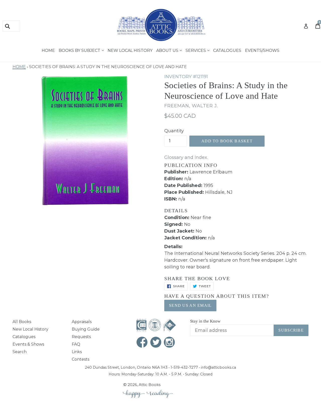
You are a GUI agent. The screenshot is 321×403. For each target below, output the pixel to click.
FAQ (76, 344)
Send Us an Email (190, 305)
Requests (81, 336)
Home (48, 49)
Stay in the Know (205, 321)
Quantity (174, 131)
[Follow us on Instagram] (169, 342)
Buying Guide (86, 329)
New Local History (130, 49)
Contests (80, 359)
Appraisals (82, 321)
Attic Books (149, 384)
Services (196, 49)
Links (77, 351)
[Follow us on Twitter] (156, 342)
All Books (22, 321)
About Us (167, 49)
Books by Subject (80, 49)
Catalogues (227, 49)
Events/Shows (262, 49)
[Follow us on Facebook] (142, 342)
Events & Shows (28, 344)
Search (20, 351)
